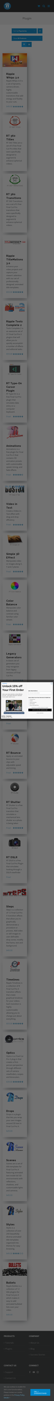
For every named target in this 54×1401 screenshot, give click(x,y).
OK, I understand (40, 1392)
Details (6, 1398)
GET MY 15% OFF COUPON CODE (40, 709)
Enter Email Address (32, 691)
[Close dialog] (51, 683)
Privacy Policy (19, 1395)
